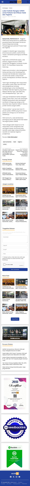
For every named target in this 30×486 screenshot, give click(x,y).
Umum (3, 17)
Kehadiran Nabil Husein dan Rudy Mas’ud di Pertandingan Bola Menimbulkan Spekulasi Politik (8, 152)
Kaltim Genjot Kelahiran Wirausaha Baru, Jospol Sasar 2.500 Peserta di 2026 (21, 169)
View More (15, 319)
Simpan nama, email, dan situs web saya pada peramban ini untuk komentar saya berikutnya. (13, 258)
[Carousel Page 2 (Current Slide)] (13, 338)
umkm (4, 144)
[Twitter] (14, 477)
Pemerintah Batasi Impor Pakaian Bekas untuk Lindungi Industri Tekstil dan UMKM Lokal (21, 173)
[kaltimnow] (15, 1)
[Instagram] (16, 477)
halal (14, 142)
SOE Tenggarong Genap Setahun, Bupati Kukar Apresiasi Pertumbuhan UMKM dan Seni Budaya (8, 178)
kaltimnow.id (13, 482)
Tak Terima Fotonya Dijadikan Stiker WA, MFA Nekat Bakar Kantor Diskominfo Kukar (21, 208)
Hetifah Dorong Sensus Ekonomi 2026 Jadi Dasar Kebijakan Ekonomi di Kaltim (8, 196)
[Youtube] (19, 477)
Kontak (3, 483)
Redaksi (20, 482)
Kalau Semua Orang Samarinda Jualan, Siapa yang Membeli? (8, 220)
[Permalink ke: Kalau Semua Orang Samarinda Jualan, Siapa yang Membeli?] (8, 215)
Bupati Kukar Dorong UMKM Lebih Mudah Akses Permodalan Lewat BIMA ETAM (21, 178)
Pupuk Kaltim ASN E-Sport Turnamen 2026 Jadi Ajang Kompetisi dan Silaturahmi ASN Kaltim (21, 196)
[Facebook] (11, 477)
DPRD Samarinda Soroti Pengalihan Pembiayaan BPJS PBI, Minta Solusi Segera (8, 164)
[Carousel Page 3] (15, 338)
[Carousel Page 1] (11, 338)
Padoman (24, 483)
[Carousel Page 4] (17, 338)
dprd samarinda (7, 142)
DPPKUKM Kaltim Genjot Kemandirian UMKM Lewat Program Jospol (8, 173)
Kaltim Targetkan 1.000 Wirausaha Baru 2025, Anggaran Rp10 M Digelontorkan (8, 169)
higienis (20, 142)
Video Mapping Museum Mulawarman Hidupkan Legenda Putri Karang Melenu (21, 220)
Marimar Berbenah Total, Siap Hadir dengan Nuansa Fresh (21, 164)
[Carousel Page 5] (19, 338)
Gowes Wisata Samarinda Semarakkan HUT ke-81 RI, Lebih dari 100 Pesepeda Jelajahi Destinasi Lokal (8, 208)
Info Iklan (9, 483)
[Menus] (2, 2)
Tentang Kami (16, 483)
